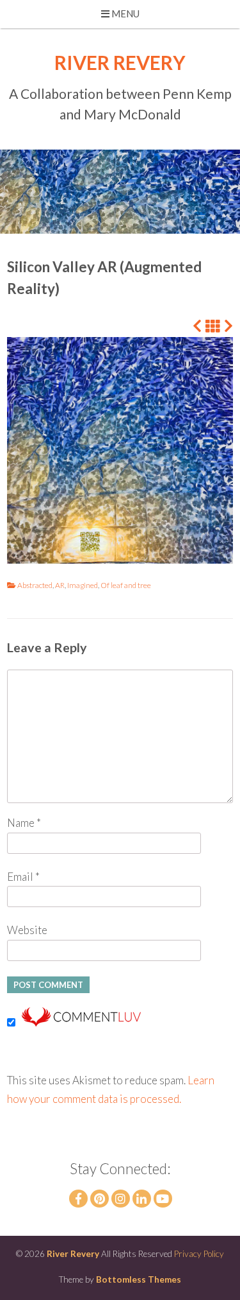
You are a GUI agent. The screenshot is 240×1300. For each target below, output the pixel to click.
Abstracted (34, 585)
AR (60, 585)
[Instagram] (120, 1199)
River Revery (120, 62)
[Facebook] (78, 1199)
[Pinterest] (99, 1199)
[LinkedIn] (141, 1199)
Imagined (82, 585)
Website (27, 930)
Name (24, 822)
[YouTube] (163, 1199)
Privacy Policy (199, 1254)
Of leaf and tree (125, 585)
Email (23, 876)
